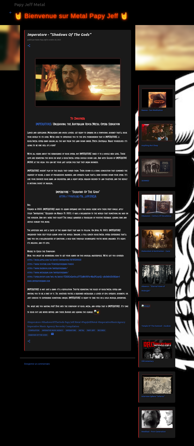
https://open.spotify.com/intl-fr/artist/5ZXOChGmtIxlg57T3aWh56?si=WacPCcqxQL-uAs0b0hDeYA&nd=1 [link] (73, 276)
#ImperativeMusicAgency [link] (111, 322)
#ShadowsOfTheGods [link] (52, 322)
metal (81, 330)
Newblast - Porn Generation (153, 432)
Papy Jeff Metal (29, 4)
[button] (28, 46)
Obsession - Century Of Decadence (156, 216)
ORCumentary (147, 361)
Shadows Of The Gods (37, 335)
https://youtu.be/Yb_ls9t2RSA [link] (77, 196)
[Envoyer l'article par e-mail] (52, 335)
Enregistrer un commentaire (37, 364)
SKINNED (145, 181)
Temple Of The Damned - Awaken (156, 326)
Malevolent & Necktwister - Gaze (155, 251)
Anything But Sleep (149, 145)
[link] (43, 124)
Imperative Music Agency (52, 330)
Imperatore (71, 330)
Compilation (33, 330)
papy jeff (91, 330)
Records (101, 330)
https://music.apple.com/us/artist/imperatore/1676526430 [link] (54, 259)
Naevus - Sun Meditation (152, 110)
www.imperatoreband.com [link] (38, 281)
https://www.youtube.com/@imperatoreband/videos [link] (50, 264)
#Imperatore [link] (34, 322)
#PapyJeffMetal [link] (89, 322)
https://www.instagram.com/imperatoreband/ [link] (47, 272)
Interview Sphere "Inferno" (153, 396)
